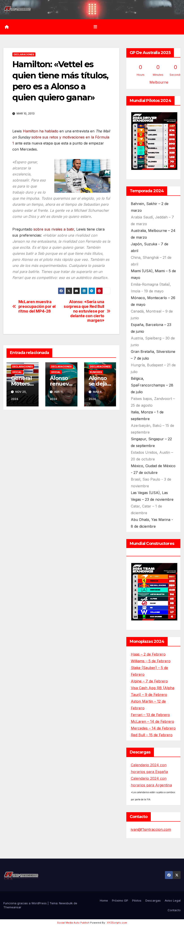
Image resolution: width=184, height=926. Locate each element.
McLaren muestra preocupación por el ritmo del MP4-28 (37, 306)
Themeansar (12, 907)
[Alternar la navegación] (95, 27)
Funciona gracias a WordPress (25, 903)
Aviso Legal (173, 900)
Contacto (174, 910)
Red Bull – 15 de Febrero (152, 735)
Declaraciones (24, 54)
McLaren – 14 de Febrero (152, 721)
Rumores (96, 372)
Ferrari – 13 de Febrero (150, 714)
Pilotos (136, 900)
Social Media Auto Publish (73, 922)
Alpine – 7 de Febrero (149, 681)
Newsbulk (66, 903)
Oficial (17, 372)
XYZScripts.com (117, 922)
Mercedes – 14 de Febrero (153, 728)
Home (104, 900)
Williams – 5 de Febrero (151, 661)
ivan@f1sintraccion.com (151, 829)
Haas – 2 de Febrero (148, 654)
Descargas (153, 900)
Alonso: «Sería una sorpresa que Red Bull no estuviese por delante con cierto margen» (84, 311)
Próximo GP (120, 900)
